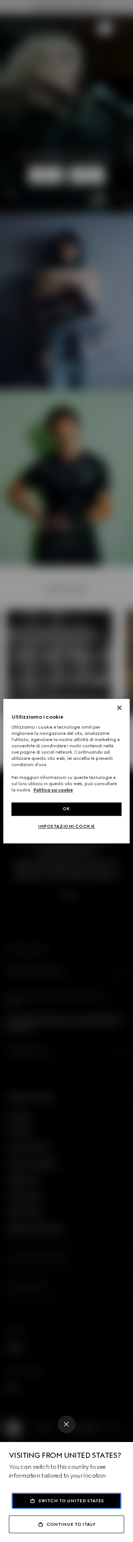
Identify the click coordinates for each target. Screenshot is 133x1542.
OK (66, 808)
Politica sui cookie (53, 790)
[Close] (66, 1424)
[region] (66, 771)
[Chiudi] (119, 708)
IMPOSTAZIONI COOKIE (66, 826)
